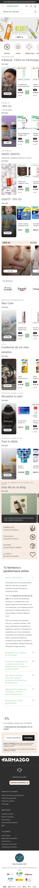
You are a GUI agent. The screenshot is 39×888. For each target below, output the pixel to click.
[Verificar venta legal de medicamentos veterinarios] (10, 880)
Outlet (18, 53)
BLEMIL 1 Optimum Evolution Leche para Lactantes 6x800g (23, 467)
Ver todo (5, 64)
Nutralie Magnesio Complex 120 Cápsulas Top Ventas (23, 134)
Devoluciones (6, 841)
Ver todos (7, 93)
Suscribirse (28, 738)
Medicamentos (31, 53)
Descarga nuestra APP (9, 844)
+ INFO (18, 37)
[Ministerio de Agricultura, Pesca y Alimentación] (19, 880)
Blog (3, 825)
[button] (22, 6)
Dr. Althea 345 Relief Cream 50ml (24, 85)
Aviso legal (5, 804)
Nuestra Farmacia (8, 817)
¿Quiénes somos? (7, 814)
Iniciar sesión (6, 835)
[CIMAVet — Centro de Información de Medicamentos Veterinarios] (28, 874)
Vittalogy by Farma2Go (9, 847)
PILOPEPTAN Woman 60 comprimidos (22, 422)
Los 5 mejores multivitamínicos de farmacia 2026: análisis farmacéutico (18, 519)
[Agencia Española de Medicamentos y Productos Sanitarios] (10, 874)
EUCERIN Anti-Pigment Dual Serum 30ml (22, 328)
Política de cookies (8, 801)
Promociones (6, 820)
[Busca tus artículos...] (35, 11)
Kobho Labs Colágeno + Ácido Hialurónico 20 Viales (23, 182)
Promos (7, 53)
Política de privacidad (9, 798)
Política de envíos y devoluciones (13, 795)
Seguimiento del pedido (9, 838)
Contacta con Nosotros (18, 782)
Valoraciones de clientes (10, 822)
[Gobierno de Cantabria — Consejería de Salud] (28, 880)
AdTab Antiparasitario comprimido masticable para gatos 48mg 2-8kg (23, 377)
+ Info (9, 271)
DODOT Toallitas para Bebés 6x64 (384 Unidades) (23, 225)
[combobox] (20, 11)
